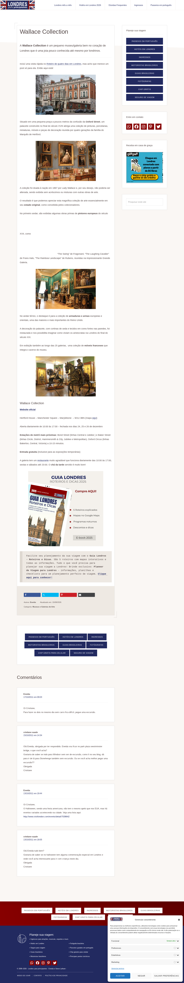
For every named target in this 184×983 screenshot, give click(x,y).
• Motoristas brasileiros (37, 956)
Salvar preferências (166, 976)
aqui (94, 418)
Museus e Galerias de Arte (44, 607)
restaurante (43, 460)
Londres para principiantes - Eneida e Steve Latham (47, 969)
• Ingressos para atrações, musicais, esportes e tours (48, 939)
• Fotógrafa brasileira (76, 943)
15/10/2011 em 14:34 (32, 735)
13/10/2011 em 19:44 (32, 793)
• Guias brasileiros (36, 952)
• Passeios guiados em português (81, 948)
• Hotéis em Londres (36, 943)
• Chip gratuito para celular (78, 952)
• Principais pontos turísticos (79, 956)
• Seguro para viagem (37, 948)
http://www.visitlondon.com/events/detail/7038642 (46, 816)
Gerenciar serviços (117, 968)
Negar (141, 976)
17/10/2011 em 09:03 (32, 697)
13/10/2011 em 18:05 (32, 840)
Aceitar (120, 976)
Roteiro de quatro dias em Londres (64, 64)
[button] (179, 919)
